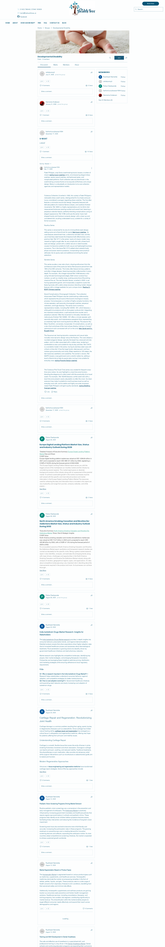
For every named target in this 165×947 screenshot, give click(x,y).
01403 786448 (25, 9)
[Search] (110, 58)
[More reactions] (47, 81)
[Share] (91, 72)
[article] (66, 83)
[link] (44, 65)
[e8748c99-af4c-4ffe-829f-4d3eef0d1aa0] (18, 16)
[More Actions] (91, 168)
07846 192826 (37, 9)
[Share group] (126, 58)
